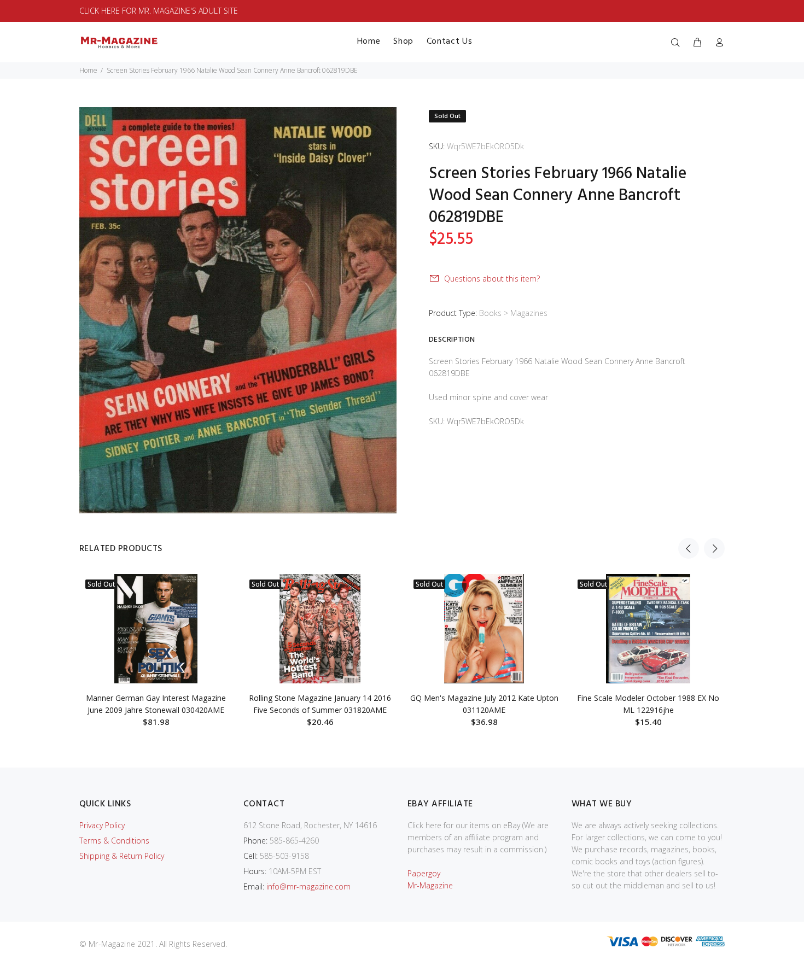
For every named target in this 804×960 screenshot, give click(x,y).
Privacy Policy (102, 825)
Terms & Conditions (114, 840)
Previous (688, 548)
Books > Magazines (513, 313)
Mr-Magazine (430, 885)
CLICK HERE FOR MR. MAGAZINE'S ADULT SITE (158, 10)
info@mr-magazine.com (308, 886)
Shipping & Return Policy (121, 856)
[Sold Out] (155, 628)
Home (88, 70)
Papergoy (423, 873)
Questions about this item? (492, 278)
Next (714, 548)
